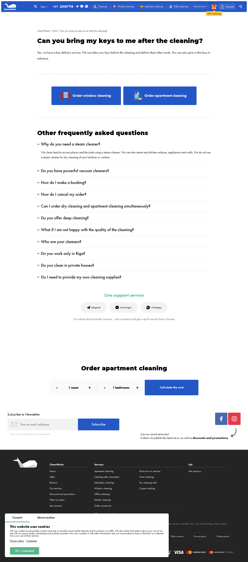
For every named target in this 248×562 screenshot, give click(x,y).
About (53, 471)
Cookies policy (222, 536)
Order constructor (103, 505)
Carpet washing (147, 488)
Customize (31, 541)
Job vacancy (56, 505)
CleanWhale (43, 30)
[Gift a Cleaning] (214, 6)
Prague (210, 523)
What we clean (57, 499)
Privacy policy (17, 541)
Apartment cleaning (103, 471)
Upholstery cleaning (104, 482)
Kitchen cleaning (102, 499)
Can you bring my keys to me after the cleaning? (83, 30)
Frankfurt (185, 523)
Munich (176, 523)
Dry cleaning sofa (148, 482)
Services (99, 464)
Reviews (53, 482)
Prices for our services (149, 471)
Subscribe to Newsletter (23, 414)
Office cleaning (102, 494)
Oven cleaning (146, 476)
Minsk (203, 523)
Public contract (177, 536)
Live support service (124, 295)
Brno (217, 523)
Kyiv (192, 523)
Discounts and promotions (62, 494)
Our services (56, 488)
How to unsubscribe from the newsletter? (30, 434)
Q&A (52, 476)
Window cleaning (103, 488)
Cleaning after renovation (106, 476)
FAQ (54, 30)
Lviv (197, 523)
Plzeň (223, 523)
